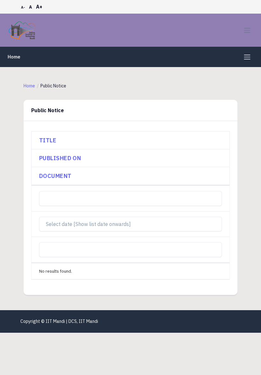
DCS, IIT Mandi (83, 321)
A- (23, 7)
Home (14, 57)
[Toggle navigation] (247, 30)
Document (55, 176)
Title (47, 140)
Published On (60, 158)
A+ (39, 6)
